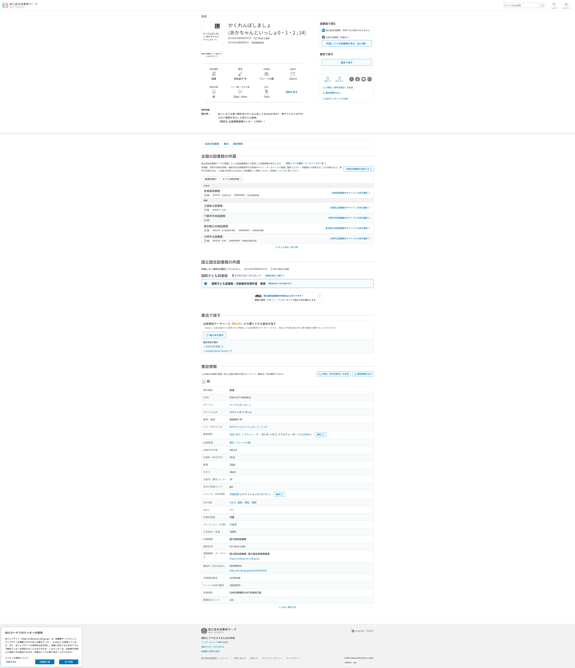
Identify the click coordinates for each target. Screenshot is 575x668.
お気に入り (328, 81)
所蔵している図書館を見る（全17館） (346, 43)
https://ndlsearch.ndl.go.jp (244, 558)
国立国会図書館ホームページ (215, 658)
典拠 (319, 434)
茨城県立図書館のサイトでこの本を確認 (348, 207)
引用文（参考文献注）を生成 (339, 87)
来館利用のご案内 (273, 275)
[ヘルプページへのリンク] (216, 55)
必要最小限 (45, 661)
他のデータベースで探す (337, 98)
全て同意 (69, 661)
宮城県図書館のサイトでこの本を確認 (349, 192)
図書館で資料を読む (210, 651)
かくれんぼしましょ (240, 404)
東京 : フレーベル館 (240, 442)
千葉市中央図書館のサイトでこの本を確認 (347, 217)
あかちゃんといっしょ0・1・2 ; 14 (248, 426)
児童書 (233, 524)
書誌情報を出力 (333, 92)
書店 (226, 143)
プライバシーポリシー (272, 658)
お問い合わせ (239, 658)
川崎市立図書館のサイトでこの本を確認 (348, 238)
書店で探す (347, 62)
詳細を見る (292, 92)
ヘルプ (554, 8)
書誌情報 (238, 143)
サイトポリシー (293, 658)
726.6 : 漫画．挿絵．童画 (243, 502)
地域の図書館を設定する (357, 168)
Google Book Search (217, 351)
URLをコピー (339, 81)
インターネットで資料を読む (215, 642)
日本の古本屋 (213, 346)
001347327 (263, 494)
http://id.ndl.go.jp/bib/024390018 (248, 570)
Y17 (232, 509)
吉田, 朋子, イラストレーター (245, 434)
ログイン (566, 8)
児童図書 (234, 494)
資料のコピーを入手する (212, 646)
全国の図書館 (212, 143)
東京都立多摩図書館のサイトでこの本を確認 (346, 228)
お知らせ (254, 658)
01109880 (304, 434)
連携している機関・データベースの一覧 (305, 163)
